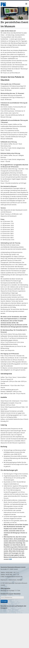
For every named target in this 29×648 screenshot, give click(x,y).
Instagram (4, 608)
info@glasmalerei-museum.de (13, 577)
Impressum (4, 580)
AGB (10, 559)
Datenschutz (12, 580)
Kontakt (19, 580)
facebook (20, 606)
